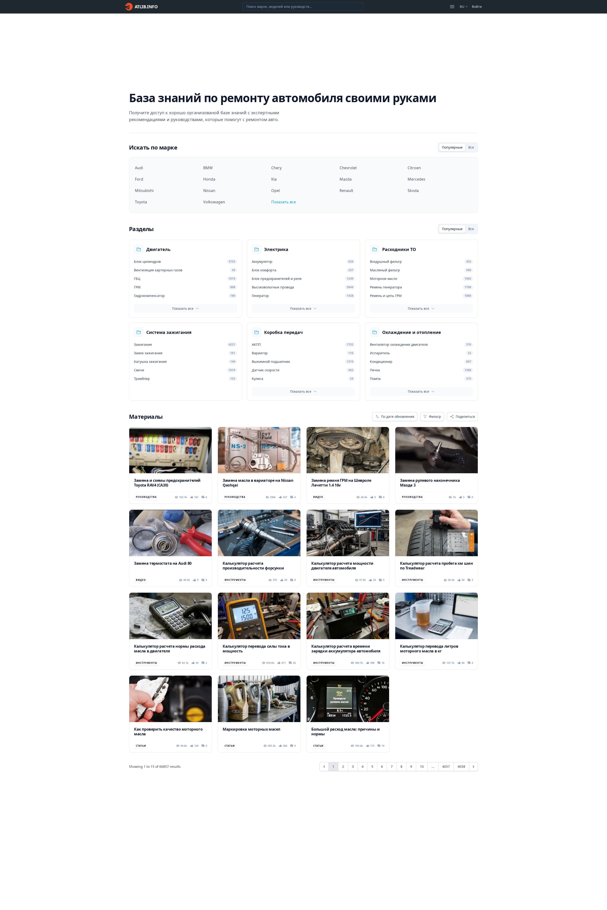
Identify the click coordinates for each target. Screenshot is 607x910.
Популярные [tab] (452, 147)
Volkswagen (214, 202)
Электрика (276, 249)
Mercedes (416, 179)
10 (422, 766)
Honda (209, 179)
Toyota (141, 202)
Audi (139, 167)
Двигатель (158, 249)
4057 (446, 766)
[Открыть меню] (452, 6)
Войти (477, 6)
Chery (276, 167)
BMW (208, 167)
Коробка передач (283, 332)
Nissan (209, 190)
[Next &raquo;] (473, 766)
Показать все (283, 202)
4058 (461, 766)
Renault (346, 190)
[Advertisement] (303, 49)
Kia (274, 179)
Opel (275, 190)
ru (462, 6)
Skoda (413, 190)
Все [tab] (471, 147)
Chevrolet (348, 167)
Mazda (346, 179)
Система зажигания (169, 332)
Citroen (414, 167)
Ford (139, 179)
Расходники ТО (399, 249)
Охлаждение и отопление (411, 332)
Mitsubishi (144, 190)
